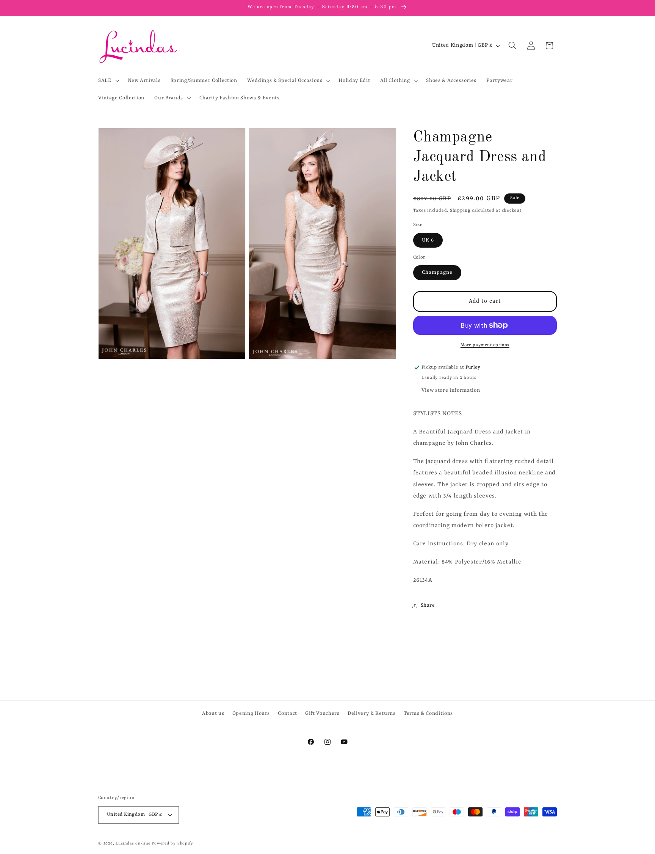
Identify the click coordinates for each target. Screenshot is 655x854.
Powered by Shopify (172, 843)
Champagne (437, 272)
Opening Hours (251, 713)
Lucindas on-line (133, 843)
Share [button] (428, 605)
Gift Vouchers (322, 713)
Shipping (460, 210)
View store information (451, 390)
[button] (108, 80)
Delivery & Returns (372, 713)
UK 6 (428, 240)
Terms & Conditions (428, 713)
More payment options (485, 345)
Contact (287, 713)
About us (213, 713)
